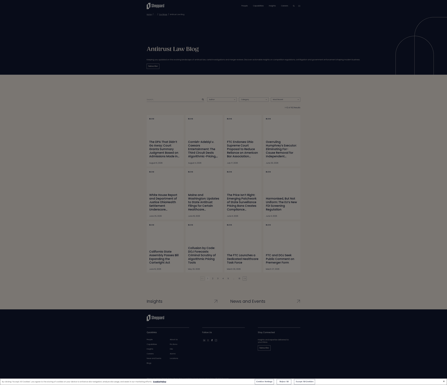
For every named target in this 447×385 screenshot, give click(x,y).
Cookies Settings (264, 382)
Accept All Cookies (304, 382)
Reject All (284, 382)
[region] (223, 381)
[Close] (443, 381)
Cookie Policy (159, 381)
